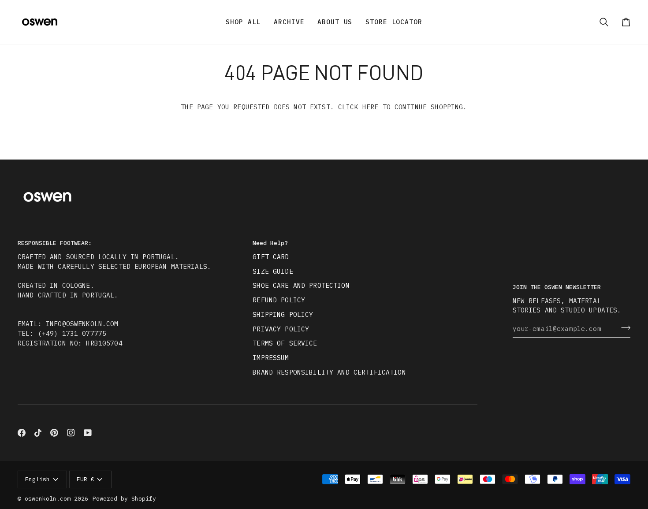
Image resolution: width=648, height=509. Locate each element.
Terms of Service (285, 343)
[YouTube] (88, 433)
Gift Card (271, 257)
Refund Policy (279, 300)
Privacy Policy (281, 329)
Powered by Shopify (124, 498)
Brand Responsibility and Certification (329, 372)
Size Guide (273, 271)
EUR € (85, 479)
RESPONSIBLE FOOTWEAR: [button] (55, 243)
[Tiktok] (37, 433)
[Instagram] (71, 433)
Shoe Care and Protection (301, 285)
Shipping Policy (283, 314)
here (370, 107)
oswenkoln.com (48, 498)
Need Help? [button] (270, 243)
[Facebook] (22, 433)
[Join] (623, 327)
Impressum (271, 357)
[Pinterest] (54, 433)
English (37, 479)
